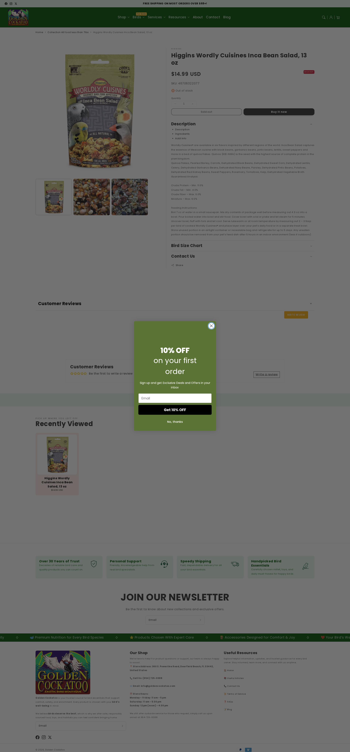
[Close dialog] (211, 326)
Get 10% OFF (175, 409)
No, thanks (175, 422)
